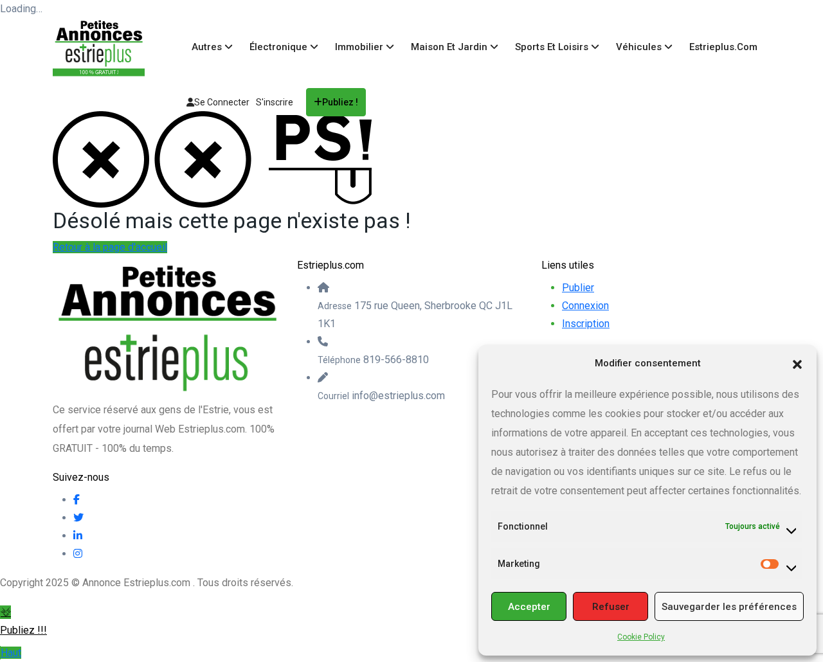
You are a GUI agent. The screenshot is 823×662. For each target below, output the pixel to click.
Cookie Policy (641, 636)
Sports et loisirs (553, 47)
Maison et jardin (450, 47)
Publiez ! (340, 102)
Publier (578, 288)
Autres (208, 47)
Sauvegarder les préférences (729, 607)
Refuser (610, 607)
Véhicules (640, 47)
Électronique (279, 47)
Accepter (529, 607)
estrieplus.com (723, 47)
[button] (797, 363)
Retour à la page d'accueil (110, 247)
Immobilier (360, 47)
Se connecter (221, 102)
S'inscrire (274, 102)
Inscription (586, 324)
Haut (11, 653)
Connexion (585, 306)
